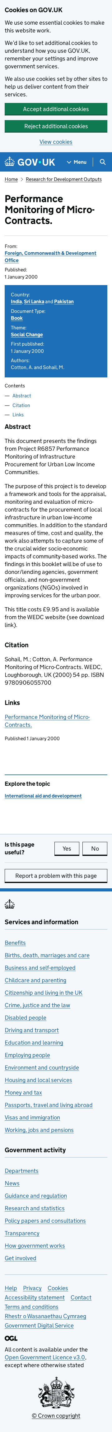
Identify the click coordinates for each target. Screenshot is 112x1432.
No (99, 848)
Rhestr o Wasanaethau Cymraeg (45, 1316)
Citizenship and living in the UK (43, 992)
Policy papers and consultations (45, 1220)
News (12, 1183)
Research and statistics (35, 1208)
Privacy (32, 1288)
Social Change (27, 334)
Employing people (27, 1055)
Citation (21, 405)
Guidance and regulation (36, 1195)
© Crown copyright (56, 1415)
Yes (71, 848)
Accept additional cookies (56, 109)
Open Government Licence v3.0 (45, 1357)
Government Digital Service (39, 1325)
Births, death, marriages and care (47, 955)
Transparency (22, 1233)
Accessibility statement (35, 1297)
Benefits (15, 942)
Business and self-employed (40, 967)
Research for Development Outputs (64, 179)
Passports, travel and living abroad (49, 1105)
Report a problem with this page (56, 875)
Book (17, 318)
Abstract (21, 396)
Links (18, 415)
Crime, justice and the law (37, 1005)
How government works (35, 1245)
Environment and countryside (42, 1067)
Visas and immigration (32, 1117)
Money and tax (23, 1092)
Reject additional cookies (56, 126)
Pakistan (64, 301)
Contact (81, 1297)
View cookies (56, 142)
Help (11, 1288)
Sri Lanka (34, 301)
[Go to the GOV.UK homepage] (30, 162)
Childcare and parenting (35, 980)
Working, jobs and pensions (39, 1129)
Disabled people (25, 1017)
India (16, 301)
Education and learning (34, 1042)
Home (11, 179)
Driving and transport (32, 1030)
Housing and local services (38, 1080)
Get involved (20, 1258)
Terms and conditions (31, 1306)
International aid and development (43, 796)
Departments (22, 1170)
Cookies (58, 1288)
